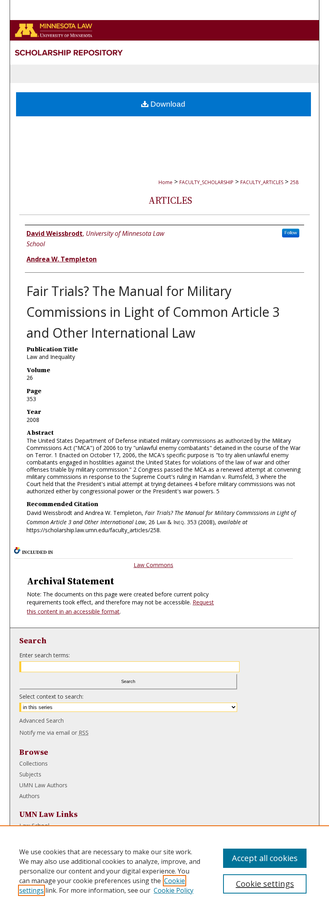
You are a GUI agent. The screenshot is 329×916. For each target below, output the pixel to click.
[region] (164, 870)
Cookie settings (265, 883)
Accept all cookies (265, 858)
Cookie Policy (173, 890)
